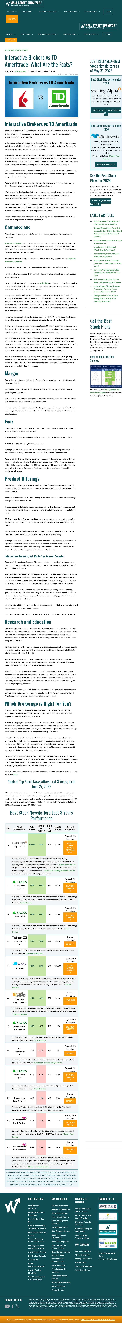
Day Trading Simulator (37, 1256)
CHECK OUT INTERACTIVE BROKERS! (98, 1319)
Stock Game (27, 12)
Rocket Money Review (61, 1282)
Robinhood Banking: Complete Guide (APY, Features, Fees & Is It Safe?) (107, 263)
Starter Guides (91, 12)
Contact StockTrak (83, 1251)
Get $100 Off (70, 1123)
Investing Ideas (70, 12)
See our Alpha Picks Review (107, 110)
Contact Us (33, 1260)
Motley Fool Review (60, 1205)
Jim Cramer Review (34, 953)
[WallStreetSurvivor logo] (12, 1206)
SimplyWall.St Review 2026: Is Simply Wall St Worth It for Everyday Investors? (106, 298)
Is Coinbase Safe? (59, 1265)
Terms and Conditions (84, 1266)
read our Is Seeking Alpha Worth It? (59, 870)
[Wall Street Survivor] (24, 4)
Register (12, 19)
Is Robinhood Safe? (59, 1227)
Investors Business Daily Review (47, 1063)
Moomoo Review (59, 1286)
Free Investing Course (108, 1259)
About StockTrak (82, 1255)
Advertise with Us (82, 1270)
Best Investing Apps (60, 1241)
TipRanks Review (19, 1014)
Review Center (21, 50)
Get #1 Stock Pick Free (70, 967)
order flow (44, 283)
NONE (69, 1053)
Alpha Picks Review (60, 1213)
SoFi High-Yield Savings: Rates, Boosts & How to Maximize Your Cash (107, 273)
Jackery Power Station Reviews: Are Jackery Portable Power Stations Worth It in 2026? (107, 289)
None (69, 944)
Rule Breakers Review (61, 1231)
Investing (9, 50)
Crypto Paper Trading (37, 1252)
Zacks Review (26, 903)
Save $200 (70, 1149)
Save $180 (70, 1000)
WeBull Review (58, 1290)
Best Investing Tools (48, 12)
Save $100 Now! (105, 164)
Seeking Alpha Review (61, 1209)
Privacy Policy (80, 1262)
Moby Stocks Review (60, 1217)
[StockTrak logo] (107, 1206)
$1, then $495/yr (70, 887)
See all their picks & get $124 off (70, 848)
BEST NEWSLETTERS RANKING (100, 202)
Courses (10, 12)
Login (108, 12)
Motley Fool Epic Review (38, 1167)
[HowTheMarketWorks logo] (107, 1243)
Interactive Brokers (13, 243)
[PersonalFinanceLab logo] (107, 1216)
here (15, 774)
